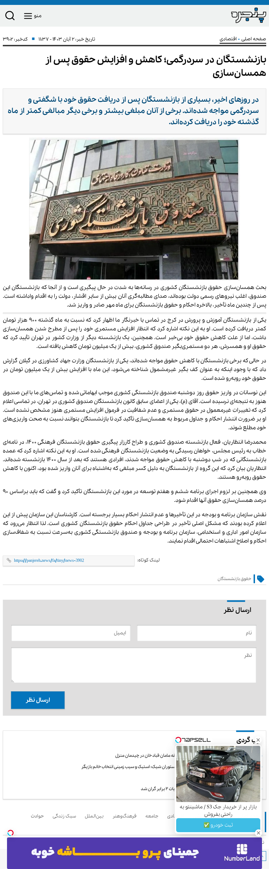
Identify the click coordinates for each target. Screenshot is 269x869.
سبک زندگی (65, 816)
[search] (10, 17)
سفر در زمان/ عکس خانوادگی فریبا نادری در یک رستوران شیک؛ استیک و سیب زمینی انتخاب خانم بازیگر (170, 767)
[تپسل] (10, 832)
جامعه (153, 816)
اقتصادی (229, 39)
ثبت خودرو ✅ (218, 825)
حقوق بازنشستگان (234, 579)
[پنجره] (200, 15)
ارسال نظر (38, 700)
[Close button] (258, 739)
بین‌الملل (95, 816)
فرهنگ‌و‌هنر (125, 816)
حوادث (38, 816)
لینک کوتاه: (148, 560)
